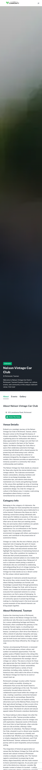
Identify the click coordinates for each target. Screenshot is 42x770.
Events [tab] (14, 396)
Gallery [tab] (23, 396)
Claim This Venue (14, 417)
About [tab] (6, 396)
